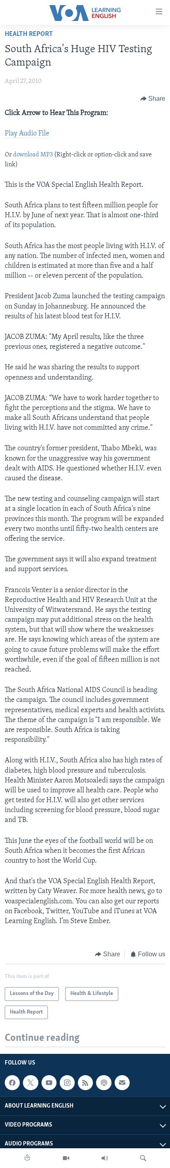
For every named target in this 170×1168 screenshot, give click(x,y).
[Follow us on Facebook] (12, 1082)
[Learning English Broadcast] (105, 1158)
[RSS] (85, 1082)
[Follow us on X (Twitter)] (30, 1082)
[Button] (153, 99)
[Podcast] (103, 1082)
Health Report (29, 34)
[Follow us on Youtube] (49, 1082)
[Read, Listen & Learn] (27, 1158)
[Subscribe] (122, 1082)
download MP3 (33, 155)
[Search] (143, 1158)
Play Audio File (27, 133)
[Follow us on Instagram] (67, 1082)
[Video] (66, 1158)
